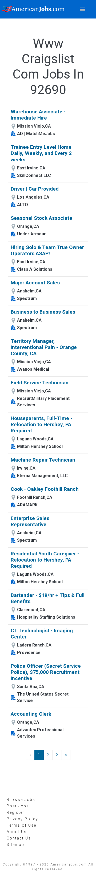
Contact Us (19, 838)
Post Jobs (18, 806)
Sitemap (15, 844)
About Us (17, 832)
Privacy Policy (22, 819)
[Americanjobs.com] (34, 9)
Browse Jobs (21, 799)
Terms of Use (21, 825)
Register (16, 812)
